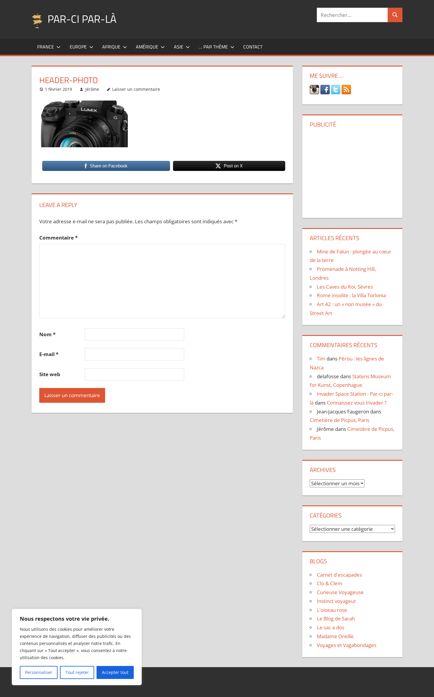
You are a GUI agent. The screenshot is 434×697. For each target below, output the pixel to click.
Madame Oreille (335, 636)
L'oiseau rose (332, 610)
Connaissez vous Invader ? (356, 402)
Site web (49, 374)
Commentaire (58, 237)
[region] (77, 647)
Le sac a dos (330, 627)
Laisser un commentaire (136, 89)
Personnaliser (38, 672)
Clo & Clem (329, 583)
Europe (78, 46)
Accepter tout (115, 672)
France (45, 46)
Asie (178, 46)
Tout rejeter (77, 672)
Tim (321, 358)
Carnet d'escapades (339, 574)
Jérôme (92, 89)
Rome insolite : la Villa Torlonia (351, 295)
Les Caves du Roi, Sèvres (345, 286)
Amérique (147, 46)
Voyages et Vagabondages (346, 645)
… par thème (213, 46)
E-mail (48, 354)
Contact (252, 46)
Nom (47, 334)
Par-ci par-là (82, 19)
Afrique (111, 46)
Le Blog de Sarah (336, 618)
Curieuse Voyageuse (340, 592)
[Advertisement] (352, 171)
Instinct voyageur (336, 601)
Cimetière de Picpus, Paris (339, 420)
